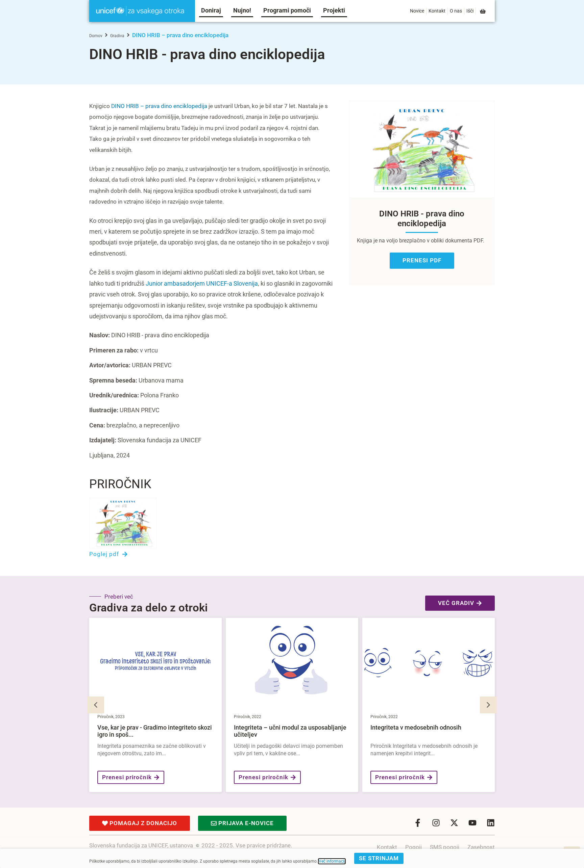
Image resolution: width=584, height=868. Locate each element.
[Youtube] (472, 823)
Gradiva (117, 35)
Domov (95, 35)
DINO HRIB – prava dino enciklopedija (159, 106)
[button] (488, 704)
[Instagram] (436, 823)
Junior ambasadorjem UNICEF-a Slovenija (202, 283)
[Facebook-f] (418, 823)
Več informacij (332, 861)
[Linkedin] (491, 823)
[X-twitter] (454, 823)
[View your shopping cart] (483, 11)
